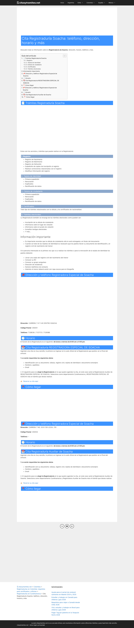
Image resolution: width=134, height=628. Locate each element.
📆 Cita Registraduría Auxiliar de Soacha (37, 95)
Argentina (71, 3)
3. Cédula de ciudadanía (33, 65)
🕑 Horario (27, 78)
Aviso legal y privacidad (37, 625)
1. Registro (29, 60)
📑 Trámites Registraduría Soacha (34, 58)
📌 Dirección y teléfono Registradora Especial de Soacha (40, 75)
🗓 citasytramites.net (28, 2)
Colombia (90, 3)
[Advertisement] (67, 22)
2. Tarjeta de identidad (33, 62)
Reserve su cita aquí (30, 381)
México (111, 3)
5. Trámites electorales (33, 69)
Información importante (31, 71)
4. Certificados (31, 67)
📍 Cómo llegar (28, 85)
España (100, 3)
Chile (79, 3)
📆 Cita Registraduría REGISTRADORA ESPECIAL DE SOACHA (41, 82)
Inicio (62, 3)
